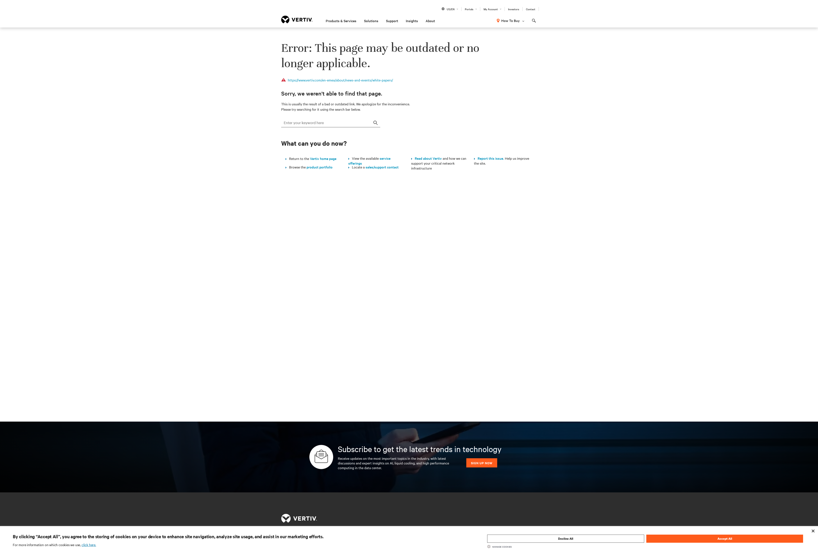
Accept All (724, 539)
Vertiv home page (323, 158)
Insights (412, 20)
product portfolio (320, 167)
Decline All (565, 539)
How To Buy (510, 20)
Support (392, 20)
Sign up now (482, 463)
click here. (89, 544)
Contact (530, 9)
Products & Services (341, 20)
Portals (469, 9)
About (430, 20)
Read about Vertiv (427, 158)
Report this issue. (489, 158)
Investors (513, 9)
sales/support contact (382, 167)
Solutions (371, 20)
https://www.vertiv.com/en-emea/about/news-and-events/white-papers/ (340, 80)
